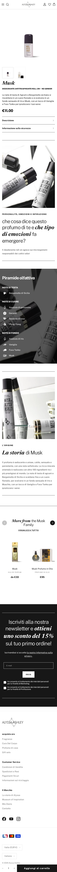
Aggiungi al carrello (37, 868)
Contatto (6, 808)
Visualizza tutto (28, 530)
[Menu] (3, 4)
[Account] (44, 4)
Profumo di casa (10, 748)
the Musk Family (28, 523)
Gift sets (6, 752)
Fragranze (7, 739)
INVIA (28, 674)
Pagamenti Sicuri (10, 776)
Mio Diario (7, 804)
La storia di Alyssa (11, 795)
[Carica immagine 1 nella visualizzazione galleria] (28, 37)
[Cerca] (9, 4)
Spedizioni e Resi (10, 771)
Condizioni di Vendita (12, 767)
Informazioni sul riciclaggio (15, 780)
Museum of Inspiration (13, 799)
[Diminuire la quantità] (2, 868)
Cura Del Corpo (9, 743)
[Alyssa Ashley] (28, 4)
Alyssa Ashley (14, 863)
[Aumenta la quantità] (14, 868)
